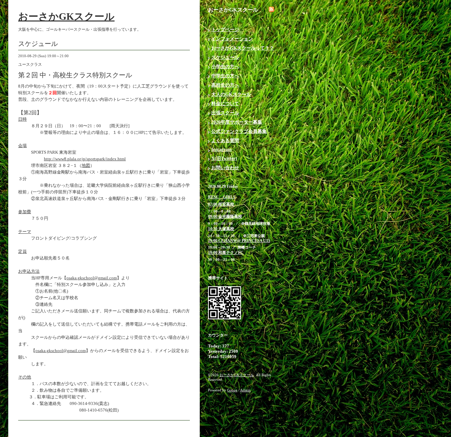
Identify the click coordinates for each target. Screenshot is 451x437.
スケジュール (225, 57)
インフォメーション (232, 38)
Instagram (221, 149)
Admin (245, 390)
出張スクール (225, 112)
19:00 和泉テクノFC (225, 252)
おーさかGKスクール (66, 16)
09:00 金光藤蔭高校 (225, 216)
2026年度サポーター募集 (236, 122)
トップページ (225, 29)
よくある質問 (225, 140)
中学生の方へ (225, 75)
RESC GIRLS (221, 197)
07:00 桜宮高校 (221, 204)
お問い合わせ (225, 167)
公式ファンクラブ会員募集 (239, 131)
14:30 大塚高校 (221, 228)
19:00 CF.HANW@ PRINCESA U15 (239, 240)
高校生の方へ (225, 85)
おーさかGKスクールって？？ (242, 48)
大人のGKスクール (231, 94)
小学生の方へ (225, 66)
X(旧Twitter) (224, 158)
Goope (232, 390)
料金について (225, 103)
